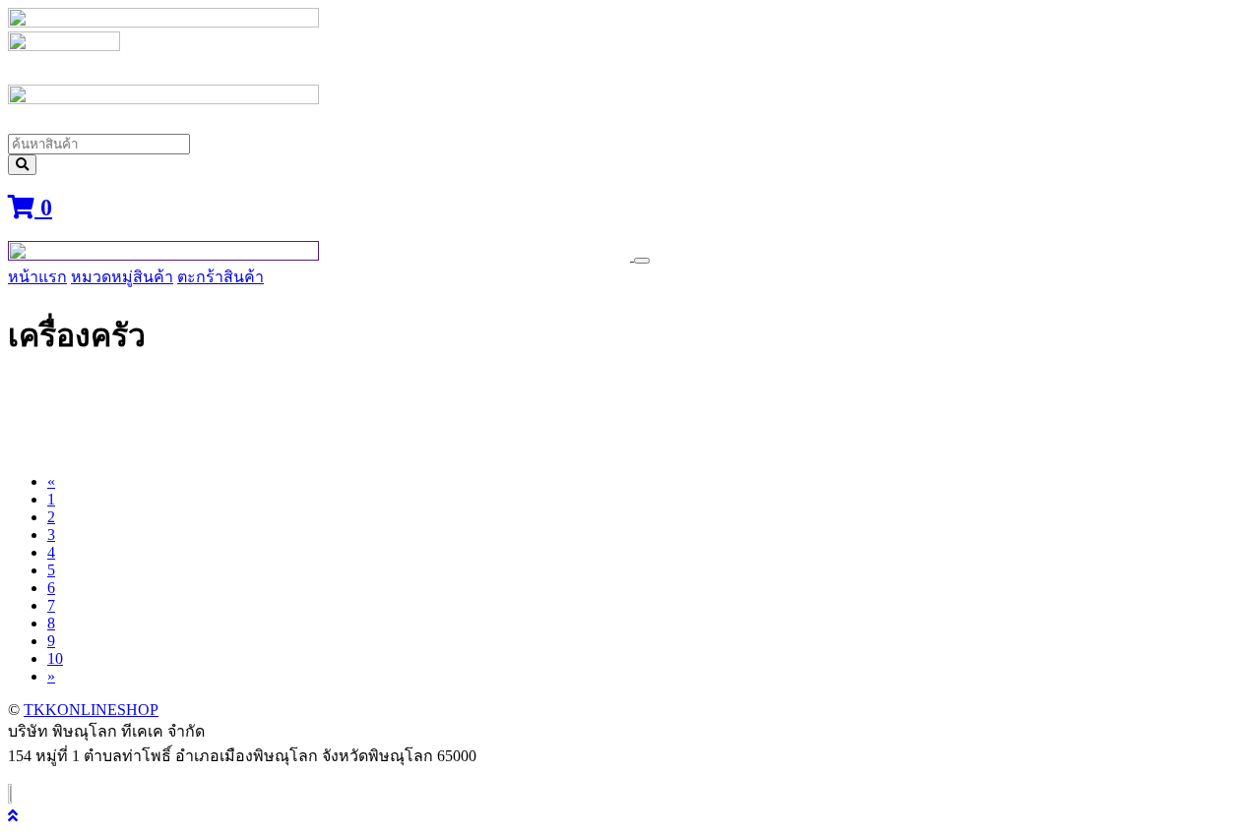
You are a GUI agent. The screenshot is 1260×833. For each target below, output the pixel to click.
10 (55, 658)
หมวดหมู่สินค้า (122, 276)
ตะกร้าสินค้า (220, 276)
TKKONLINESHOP (91, 709)
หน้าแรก (37, 276)
